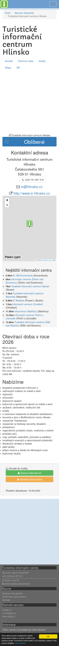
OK (48, 636)
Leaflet (39, 260)
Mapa (8, 67)
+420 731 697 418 (34, 179)
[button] (29, 224)
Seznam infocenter (24, 12)
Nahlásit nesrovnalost (30, 479)
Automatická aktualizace (17, 583)
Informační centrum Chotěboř (27, 304)
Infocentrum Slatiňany (25, 311)
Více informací (20, 643)
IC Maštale (18, 300)
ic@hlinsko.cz (32, 186)
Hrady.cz (6, 609)
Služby (42, 61)
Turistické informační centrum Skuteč (30, 286)
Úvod (7, 12)
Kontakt (9, 61)
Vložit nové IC (11, 580)
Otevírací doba (25, 61)
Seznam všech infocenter (15, 572)
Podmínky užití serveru (14, 596)
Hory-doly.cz (8, 616)
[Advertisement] (29, 102)
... (3, 619)
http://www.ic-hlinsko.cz (31, 193)
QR (18, 67)
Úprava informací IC (30, 473)
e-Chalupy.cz (9, 613)
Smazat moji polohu (12, 593)
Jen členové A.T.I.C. (12, 576)
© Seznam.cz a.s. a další (49, 260)
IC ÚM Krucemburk (23, 275)
